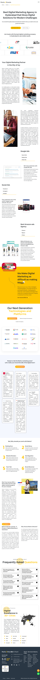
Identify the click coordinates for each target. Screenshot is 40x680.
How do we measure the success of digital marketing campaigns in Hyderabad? (8, 576)
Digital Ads (30, 666)
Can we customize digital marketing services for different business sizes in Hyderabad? (9, 581)
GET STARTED (5, 524)
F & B (34, 663)
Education (35, 662)
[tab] (24, 155)
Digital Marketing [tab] (12, 318)
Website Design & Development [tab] (26, 318)
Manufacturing (35, 659)
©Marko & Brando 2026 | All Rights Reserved (29, 678)
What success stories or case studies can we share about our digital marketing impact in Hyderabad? (27, 597)
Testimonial (13, 678)
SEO (28, 662)
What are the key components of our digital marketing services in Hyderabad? (27, 583)
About (25, 658)
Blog (24, 659)
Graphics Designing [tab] (19, 321)
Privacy (4, 678)
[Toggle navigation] (38, 2)
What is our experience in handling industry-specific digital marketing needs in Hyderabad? (8, 587)
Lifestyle (34, 657)
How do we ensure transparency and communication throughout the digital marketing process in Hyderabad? (28, 590)
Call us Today (25, 27)
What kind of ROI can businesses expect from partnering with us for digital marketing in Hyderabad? (27, 571)
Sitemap (8, 678)
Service (25, 657)
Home (25, 655)
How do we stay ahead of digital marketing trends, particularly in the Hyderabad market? (9, 593)
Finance (34, 655)
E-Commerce (35, 661)
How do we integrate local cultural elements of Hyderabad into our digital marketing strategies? (28, 577)
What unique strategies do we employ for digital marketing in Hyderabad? (9, 570)
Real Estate (35, 654)
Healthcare (35, 658)
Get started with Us (16, 27)
